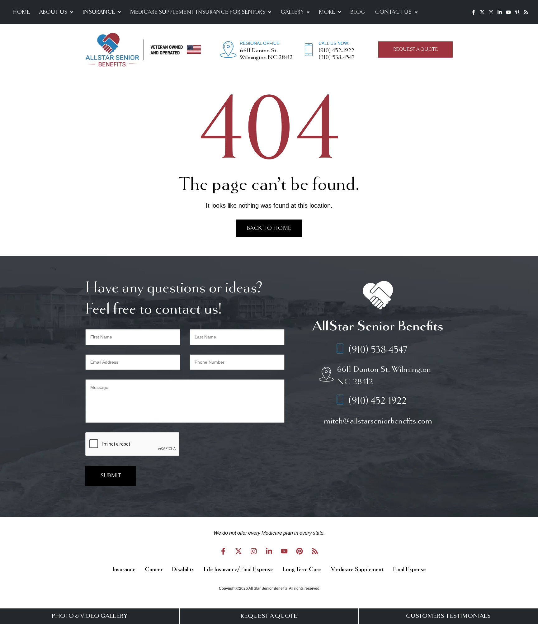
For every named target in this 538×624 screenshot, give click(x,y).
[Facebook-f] (473, 12)
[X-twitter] (482, 12)
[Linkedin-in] (499, 12)
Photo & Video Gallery (89, 616)
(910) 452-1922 (336, 51)
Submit (111, 476)
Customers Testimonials (448, 616)
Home (21, 12)
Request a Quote (268, 616)
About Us (53, 12)
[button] (56, 12)
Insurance (99, 12)
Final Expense (409, 569)
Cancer (154, 569)
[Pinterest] (299, 551)
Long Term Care (301, 569)
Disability (183, 569)
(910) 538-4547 (337, 57)
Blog (358, 12)
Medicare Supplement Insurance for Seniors (197, 12)
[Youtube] (508, 12)
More (327, 12)
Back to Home (269, 228)
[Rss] (525, 12)
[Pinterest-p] (517, 12)
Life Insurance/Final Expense (238, 569)
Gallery (292, 12)
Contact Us (393, 12)
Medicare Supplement (357, 569)
